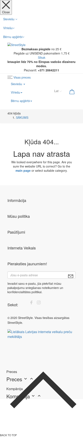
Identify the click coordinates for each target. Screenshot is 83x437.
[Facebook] (31, 303)
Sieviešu (9, 19)
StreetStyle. (15, 322)
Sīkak (41, 57)
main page (23, 170)
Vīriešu (8, 28)
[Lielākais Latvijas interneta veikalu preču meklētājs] (41, 333)
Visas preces (22, 77)
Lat (56, 91)
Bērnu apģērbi (12, 37)
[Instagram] (38, 303)
